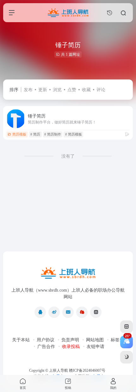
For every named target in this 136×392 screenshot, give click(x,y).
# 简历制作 (52, 134)
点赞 (71, 89)
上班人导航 (58, 370)
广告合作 (46, 346)
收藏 (86, 89)
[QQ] (40, 312)
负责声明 (70, 340)
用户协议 (45, 340)
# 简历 (35, 134)
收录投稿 (71, 346)
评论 (100, 89)
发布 (28, 89)
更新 (42, 89)
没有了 (68, 156)
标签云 (117, 340)
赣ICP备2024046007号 (87, 370)
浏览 (57, 89)
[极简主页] (96, 312)
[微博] (54, 312)
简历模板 (19, 134)
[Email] (68, 312)
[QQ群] (82, 312)
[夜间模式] (126, 357)
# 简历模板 (73, 134)
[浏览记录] (109, 12)
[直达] (127, 134)
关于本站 (21, 340)
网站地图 (95, 340)
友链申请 (95, 346)
